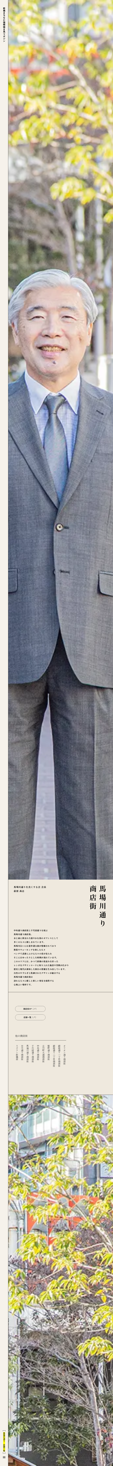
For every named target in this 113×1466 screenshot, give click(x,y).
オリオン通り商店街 (64, 1055)
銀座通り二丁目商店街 (54, 1056)
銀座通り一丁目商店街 (59, 1056)
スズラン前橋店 (16, 1052)
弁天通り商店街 (22, 1052)
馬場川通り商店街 (27, 1053)
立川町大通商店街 (43, 1053)
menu (4, 1457)
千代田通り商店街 (32, 1053)
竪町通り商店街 (48, 1052)
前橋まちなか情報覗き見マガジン (4, 24)
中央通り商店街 (38, 1052)
